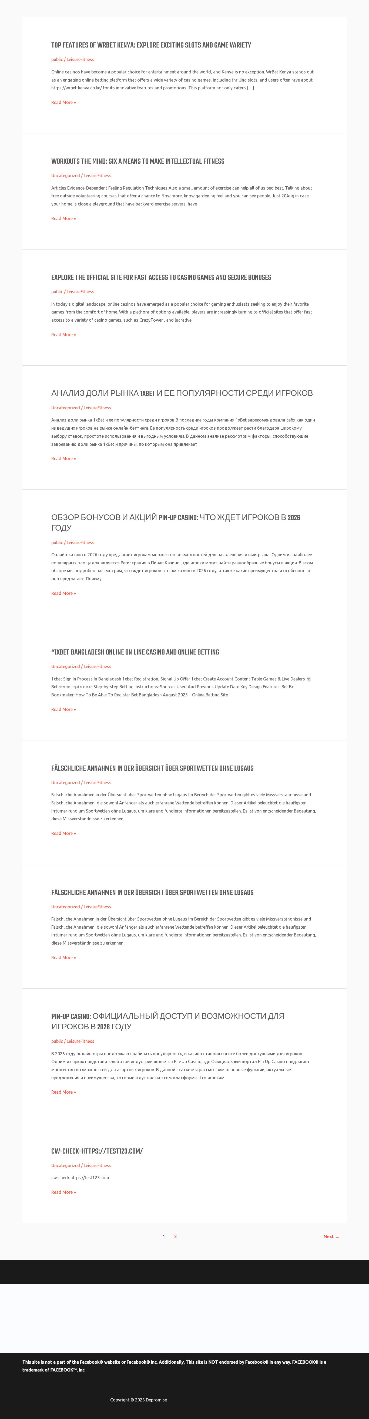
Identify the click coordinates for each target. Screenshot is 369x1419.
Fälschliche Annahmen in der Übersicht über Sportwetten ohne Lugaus (152, 768)
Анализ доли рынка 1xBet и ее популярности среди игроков (182, 394)
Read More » (63, 103)
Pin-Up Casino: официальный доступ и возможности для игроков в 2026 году (168, 1022)
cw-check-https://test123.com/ (97, 1151)
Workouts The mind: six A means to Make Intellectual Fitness (137, 161)
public (57, 59)
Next (332, 1236)
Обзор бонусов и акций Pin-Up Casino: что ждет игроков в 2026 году (175, 523)
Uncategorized (65, 175)
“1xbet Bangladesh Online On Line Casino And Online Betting (135, 652)
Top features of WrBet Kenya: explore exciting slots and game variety (151, 45)
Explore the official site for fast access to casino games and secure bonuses (161, 278)
